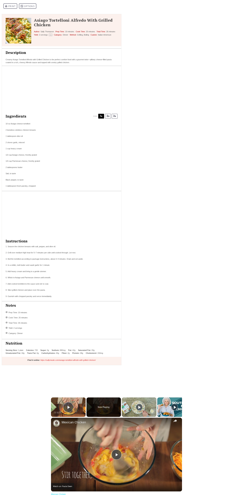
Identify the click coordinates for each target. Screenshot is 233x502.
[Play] (139, 407)
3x (114, 116)
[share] (175, 421)
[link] (56, 423)
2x (108, 116)
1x (101, 116)
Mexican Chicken (74, 422)
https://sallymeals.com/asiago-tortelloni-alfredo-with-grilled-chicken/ (68, 360)
